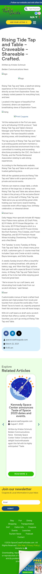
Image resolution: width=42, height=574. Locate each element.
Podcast (29, 534)
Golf (8, 527)
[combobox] (32, 8)
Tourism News (15, 534)
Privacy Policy (33, 545)
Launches (26, 530)
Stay (12, 520)
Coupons (32, 527)
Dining (29, 520)
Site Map (21, 545)
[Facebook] (36, 13)
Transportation (27, 524)
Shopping (12, 524)
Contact (21, 537)
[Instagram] (39, 13)
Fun (20, 520)
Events (15, 530)
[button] (6, 333)
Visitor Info (19, 527)
